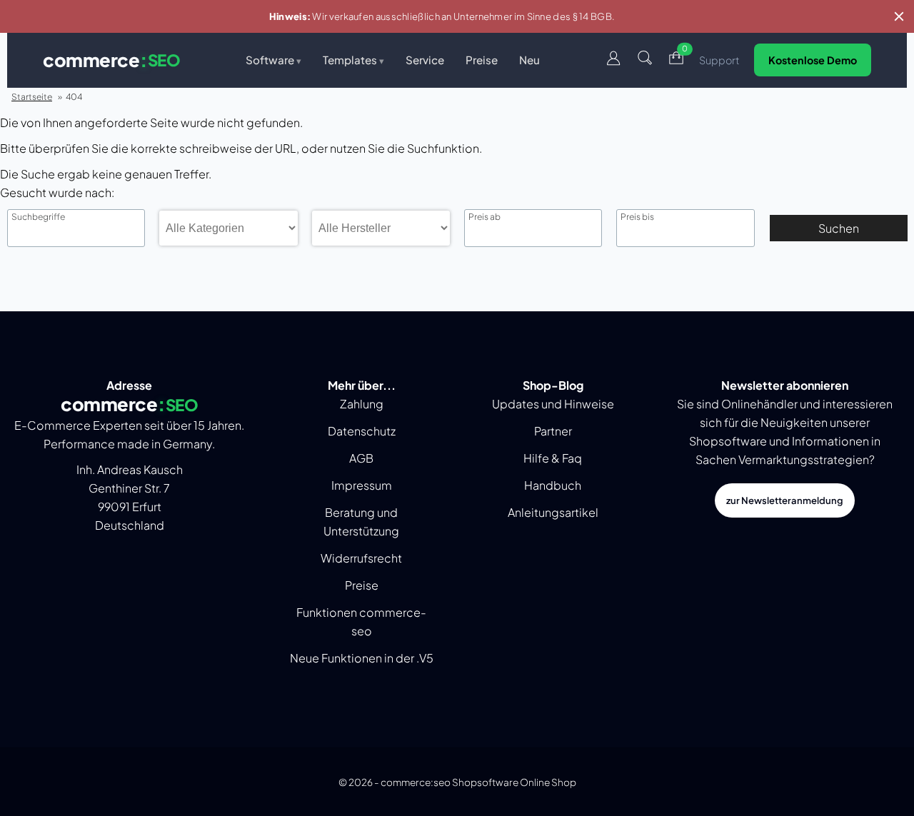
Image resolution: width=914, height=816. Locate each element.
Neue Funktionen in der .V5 (361, 657)
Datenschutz (362, 430)
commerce (111, 60)
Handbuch (552, 485)
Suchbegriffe (38, 217)
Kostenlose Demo (812, 60)
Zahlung (361, 403)
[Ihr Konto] (613, 60)
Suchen (838, 228)
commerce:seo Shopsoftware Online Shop (478, 782)
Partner (553, 430)
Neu (529, 59)
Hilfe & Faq (552, 457)
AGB (361, 457)
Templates (353, 59)
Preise (482, 59)
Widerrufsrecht (361, 557)
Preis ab (484, 217)
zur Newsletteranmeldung (784, 500)
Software (273, 59)
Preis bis (637, 217)
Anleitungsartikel (553, 512)
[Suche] (644, 60)
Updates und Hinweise (553, 403)
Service (425, 59)
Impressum (361, 485)
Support (719, 60)
